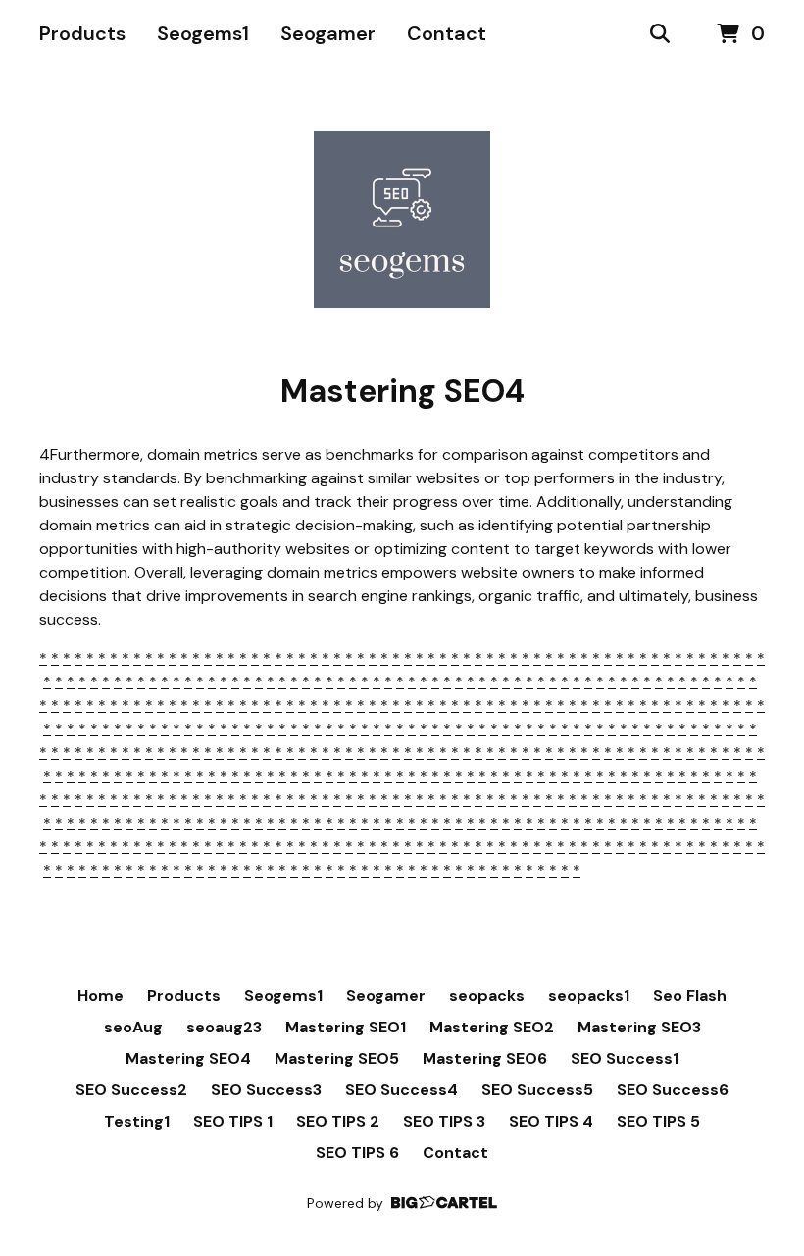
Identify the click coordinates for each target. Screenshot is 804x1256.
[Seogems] (402, 219)
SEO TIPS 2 (337, 1121)
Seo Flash (690, 995)
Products (82, 33)
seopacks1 (588, 995)
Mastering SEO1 (345, 1027)
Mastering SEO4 (188, 1058)
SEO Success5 (537, 1090)
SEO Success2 (131, 1090)
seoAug (133, 1027)
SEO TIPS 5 (658, 1121)
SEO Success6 (673, 1090)
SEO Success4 (401, 1090)
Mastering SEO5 (337, 1058)
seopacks (487, 995)
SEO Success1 (624, 1058)
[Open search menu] (660, 34)
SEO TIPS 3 (444, 1121)
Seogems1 (203, 33)
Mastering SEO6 (485, 1058)
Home (100, 995)
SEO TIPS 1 (233, 1121)
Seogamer (328, 33)
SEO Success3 (266, 1090)
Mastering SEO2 (491, 1027)
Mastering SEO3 (639, 1027)
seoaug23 (224, 1027)
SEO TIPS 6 (357, 1152)
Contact (446, 33)
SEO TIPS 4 (551, 1121)
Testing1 (137, 1121)
